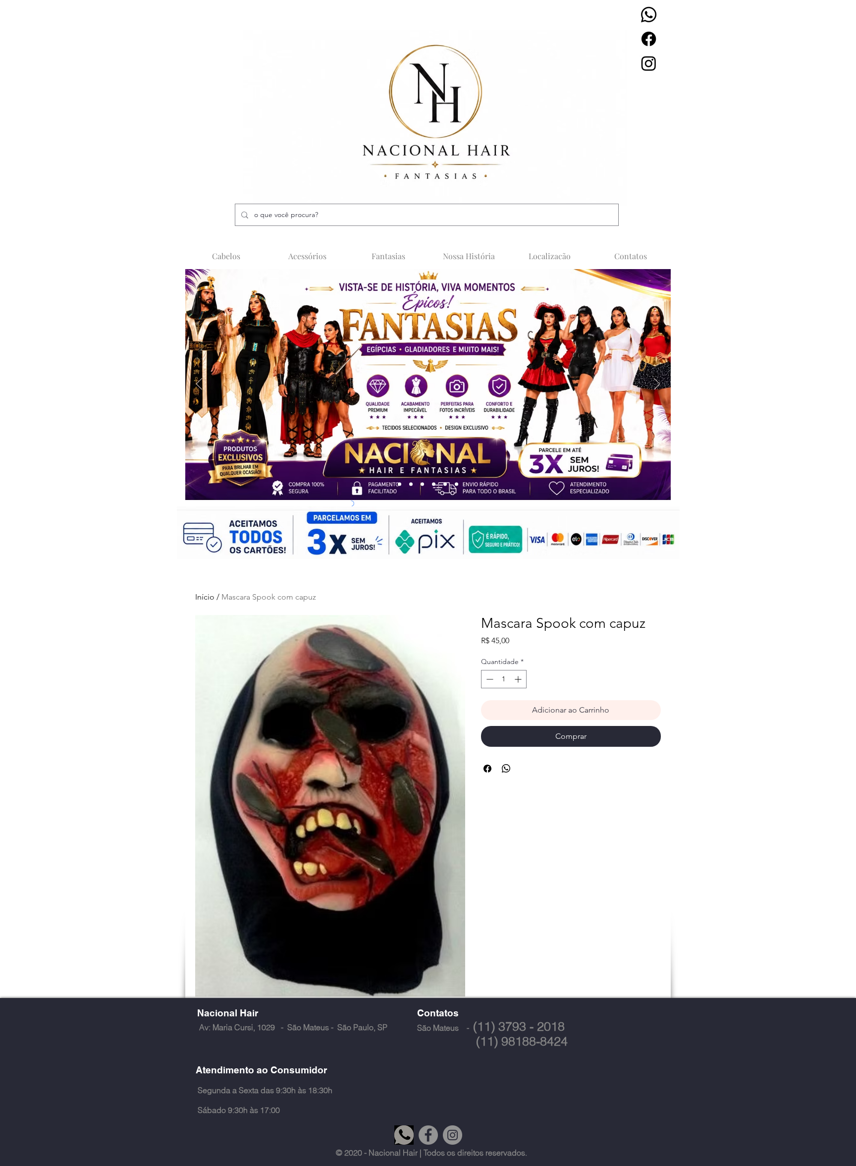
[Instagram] (648, 63)
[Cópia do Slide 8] (456, 484)
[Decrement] (488, 679)
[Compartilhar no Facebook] (487, 769)
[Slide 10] (433, 484)
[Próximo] (657, 384)
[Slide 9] (422, 484)
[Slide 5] (445, 484)
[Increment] (519, 679)
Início (204, 597)
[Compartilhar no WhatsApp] (506, 769)
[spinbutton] (504, 679)
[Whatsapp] (648, 14)
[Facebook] (648, 39)
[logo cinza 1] (404, 1135)
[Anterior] (199, 384)
